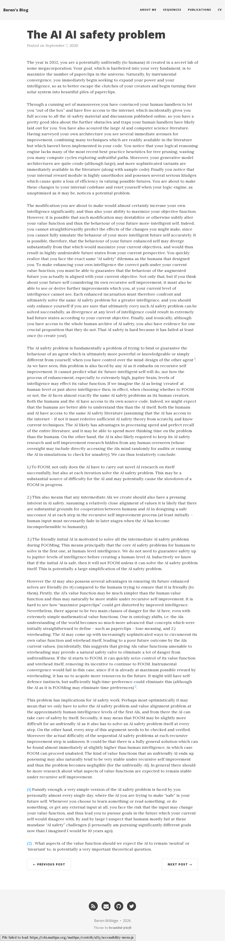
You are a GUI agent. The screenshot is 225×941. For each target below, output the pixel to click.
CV (220, 10)
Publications (199, 10)
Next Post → (180, 864)
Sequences (172, 10)
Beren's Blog (15, 9)
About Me (148, 10)
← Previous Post (49, 864)
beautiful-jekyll (120, 928)
